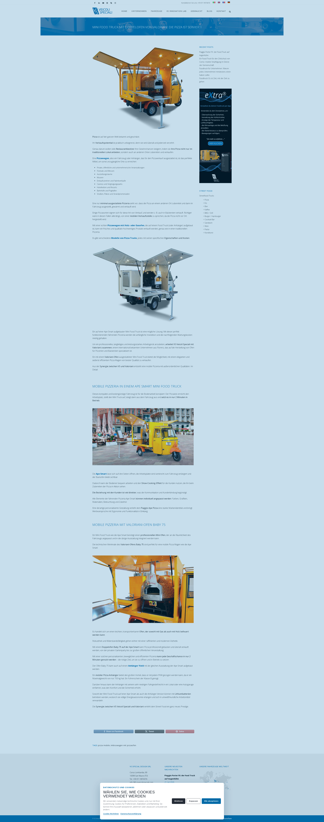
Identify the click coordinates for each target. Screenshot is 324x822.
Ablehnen (178, 801)
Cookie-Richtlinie (111, 813)
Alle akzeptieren (211, 801)
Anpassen (193, 801)
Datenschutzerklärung (130, 813)
